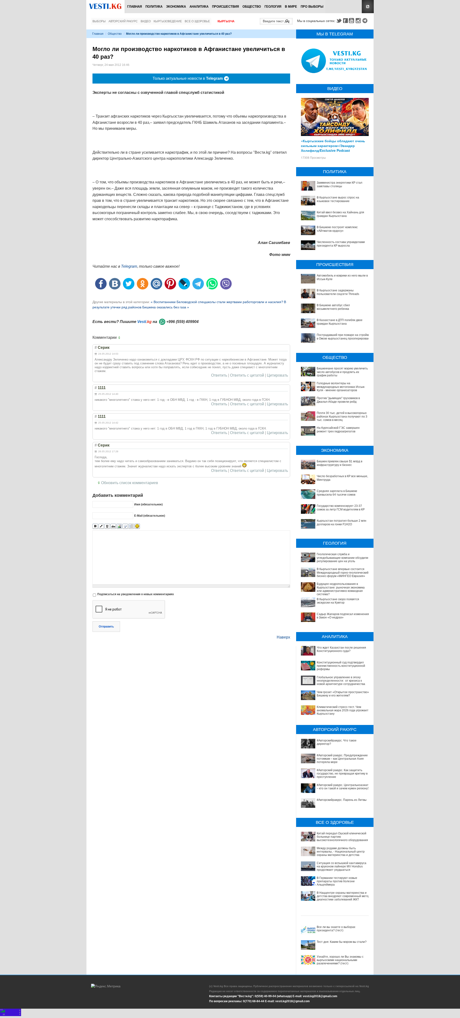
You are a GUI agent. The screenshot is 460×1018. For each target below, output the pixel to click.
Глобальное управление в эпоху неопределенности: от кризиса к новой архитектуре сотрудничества (341, 681)
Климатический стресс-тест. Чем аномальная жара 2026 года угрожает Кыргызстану (342, 710)
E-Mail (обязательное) (149, 515)
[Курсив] (101, 526)
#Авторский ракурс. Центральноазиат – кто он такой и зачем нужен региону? (343, 786)
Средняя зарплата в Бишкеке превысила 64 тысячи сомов (337, 492)
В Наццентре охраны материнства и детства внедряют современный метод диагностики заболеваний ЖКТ (343, 896)
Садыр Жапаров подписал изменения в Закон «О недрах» (343, 615)
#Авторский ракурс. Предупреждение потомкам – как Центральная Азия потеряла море (342, 759)
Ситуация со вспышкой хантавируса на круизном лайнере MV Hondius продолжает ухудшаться (341, 866)
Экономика (176, 6)
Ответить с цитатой (247, 375)
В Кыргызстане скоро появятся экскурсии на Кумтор (338, 601)
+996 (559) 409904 (182, 322)
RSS (368, 6)
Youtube (352, 20)
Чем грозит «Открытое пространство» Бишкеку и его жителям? (343, 693)
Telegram (365, 20)
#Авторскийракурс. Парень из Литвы (342, 800)
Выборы (99, 21)
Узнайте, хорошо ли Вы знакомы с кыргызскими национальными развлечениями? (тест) (340, 960)
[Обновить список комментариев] (120, 337)
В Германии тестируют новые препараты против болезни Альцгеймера (337, 881)
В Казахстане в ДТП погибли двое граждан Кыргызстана (339, 321)
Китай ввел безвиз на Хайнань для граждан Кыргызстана (340, 214)
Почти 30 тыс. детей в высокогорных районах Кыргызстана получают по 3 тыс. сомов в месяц (342, 416)
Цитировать (277, 375)
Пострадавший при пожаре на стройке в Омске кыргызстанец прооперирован (343, 336)
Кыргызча (226, 21)
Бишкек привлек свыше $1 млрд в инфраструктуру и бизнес (339, 463)
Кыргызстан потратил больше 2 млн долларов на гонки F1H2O (341, 522)
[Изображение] (119, 526)
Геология (272, 6)
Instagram (359, 20)
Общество (251, 6)
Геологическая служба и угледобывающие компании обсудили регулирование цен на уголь (342, 558)
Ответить (219, 375)
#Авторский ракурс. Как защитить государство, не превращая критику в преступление (342, 774)
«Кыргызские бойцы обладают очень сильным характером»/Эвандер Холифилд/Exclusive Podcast (333, 145)
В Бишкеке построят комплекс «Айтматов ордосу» (337, 229)
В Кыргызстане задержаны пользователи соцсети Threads (338, 292)
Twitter (338, 20)
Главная (134, 6)
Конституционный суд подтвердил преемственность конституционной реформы (341, 666)
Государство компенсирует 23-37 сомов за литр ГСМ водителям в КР (341, 507)
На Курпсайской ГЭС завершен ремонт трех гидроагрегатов (338, 429)
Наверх (283, 637)
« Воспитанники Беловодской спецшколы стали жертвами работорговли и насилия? (217, 302)
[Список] (131, 526)
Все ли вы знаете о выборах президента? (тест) (336, 928)
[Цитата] (125, 526)
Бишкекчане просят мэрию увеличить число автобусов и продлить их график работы (342, 372)
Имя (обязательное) (148, 504)
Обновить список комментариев (129, 483)
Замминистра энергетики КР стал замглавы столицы (339, 184)
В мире (291, 6)
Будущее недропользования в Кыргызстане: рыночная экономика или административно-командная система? (341, 589)
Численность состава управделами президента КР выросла (341, 243)
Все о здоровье (197, 21)
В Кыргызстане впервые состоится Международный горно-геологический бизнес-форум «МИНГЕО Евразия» (342, 572)
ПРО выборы (312, 6)
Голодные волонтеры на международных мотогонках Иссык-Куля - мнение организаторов (341, 387)
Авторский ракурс (123, 21)
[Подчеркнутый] (107, 526)
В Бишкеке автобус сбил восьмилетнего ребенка (333, 307)
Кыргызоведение (168, 21)
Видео (146, 21)
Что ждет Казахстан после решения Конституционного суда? (341, 649)
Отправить (106, 626)
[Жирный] (95, 526)
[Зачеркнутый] (113, 526)
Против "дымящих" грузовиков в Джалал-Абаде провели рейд (338, 399)
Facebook (345, 20)
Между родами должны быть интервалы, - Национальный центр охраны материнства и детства (341, 852)
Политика (153, 6)
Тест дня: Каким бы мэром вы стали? (342, 942)
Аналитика (199, 6)
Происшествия (225, 6)
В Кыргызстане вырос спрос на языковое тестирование (338, 199)
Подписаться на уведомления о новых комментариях (135, 594)
